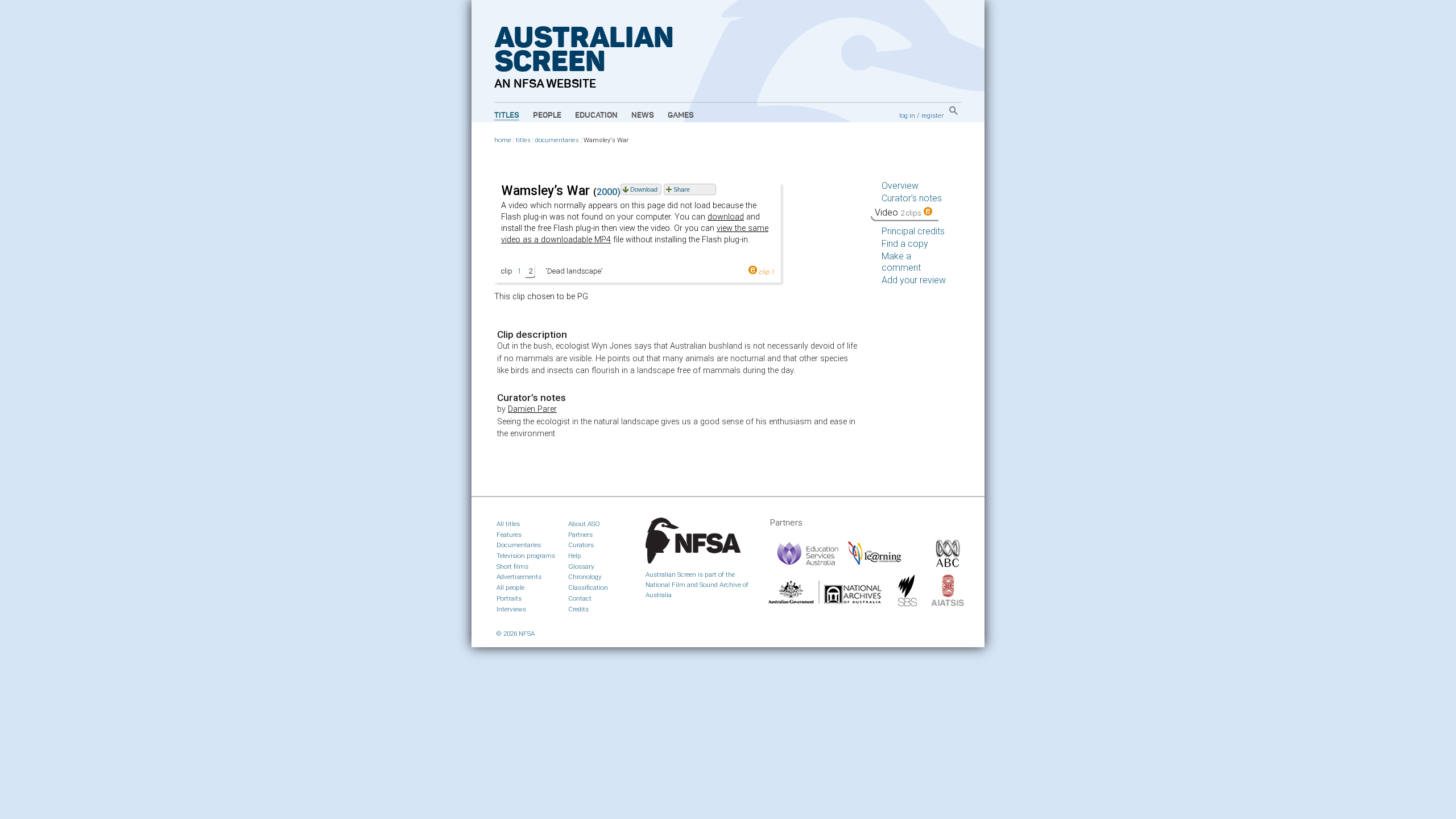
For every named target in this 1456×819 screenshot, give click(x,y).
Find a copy (905, 243)
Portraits (509, 598)
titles (523, 140)
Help (574, 556)
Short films (512, 566)
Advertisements (519, 577)
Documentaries (519, 545)
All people (510, 588)
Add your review (914, 280)
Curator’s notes (912, 198)
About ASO (584, 524)
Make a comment (901, 262)
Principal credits (913, 231)
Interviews (511, 609)
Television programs (526, 556)
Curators (581, 545)
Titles (506, 115)
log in (907, 115)
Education (596, 115)
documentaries (557, 140)
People (547, 115)
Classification (588, 588)
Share (681, 189)
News (642, 115)
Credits (578, 609)
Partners (580, 535)
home (502, 140)
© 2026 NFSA (516, 634)
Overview (900, 185)
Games (681, 115)
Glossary (581, 566)
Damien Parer (532, 409)
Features (509, 535)
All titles (508, 524)
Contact (580, 598)
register (932, 115)
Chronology (585, 577)
